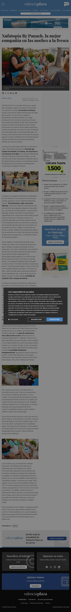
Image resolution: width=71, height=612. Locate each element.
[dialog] (35, 306)
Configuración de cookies (15, 314)
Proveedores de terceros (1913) (25, 303)
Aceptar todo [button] (54, 319)
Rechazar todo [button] (36, 319)
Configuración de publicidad (16, 312)
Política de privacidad (29, 314)
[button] (13, 319)
